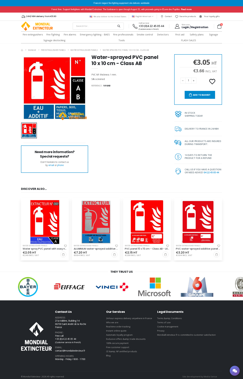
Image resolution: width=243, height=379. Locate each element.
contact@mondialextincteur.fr (70, 350)
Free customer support (117, 347)
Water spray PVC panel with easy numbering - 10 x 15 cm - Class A (45, 248)
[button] (219, 26)
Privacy (160, 330)
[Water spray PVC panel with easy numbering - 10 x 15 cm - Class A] (45, 222)
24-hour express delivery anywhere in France (129, 318)
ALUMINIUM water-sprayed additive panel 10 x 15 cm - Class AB (96, 248)
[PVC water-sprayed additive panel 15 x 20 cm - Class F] (198, 222)
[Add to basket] (63, 255)
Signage (32, 50)
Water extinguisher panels (84, 50)
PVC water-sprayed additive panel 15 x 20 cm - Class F (198, 248)
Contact (168, 16)
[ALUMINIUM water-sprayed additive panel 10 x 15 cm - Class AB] (96, 222)
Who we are (112, 322)
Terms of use (164, 322)
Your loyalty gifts (211, 16)
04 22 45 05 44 (211, 172)
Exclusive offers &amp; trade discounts (126, 338)
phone (60, 165)
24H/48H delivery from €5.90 (41, 16)
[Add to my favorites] (212, 82)
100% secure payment (117, 343)
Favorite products (188, 16)
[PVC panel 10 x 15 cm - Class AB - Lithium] (147, 222)
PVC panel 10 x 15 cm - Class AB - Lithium (147, 248)
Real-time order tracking (118, 326)
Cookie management (167, 326)
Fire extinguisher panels (53, 50)
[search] (118, 26)
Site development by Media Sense (199, 376)
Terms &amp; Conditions (169, 318)
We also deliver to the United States (110, 16)
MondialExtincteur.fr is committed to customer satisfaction (186, 334)
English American (143, 16)
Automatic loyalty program (119, 334)
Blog (108, 355)
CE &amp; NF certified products (121, 351)
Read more (186, 9)
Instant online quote (116, 330)
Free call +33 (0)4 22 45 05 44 (68, 339)
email (51, 165)
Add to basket (201, 94)
